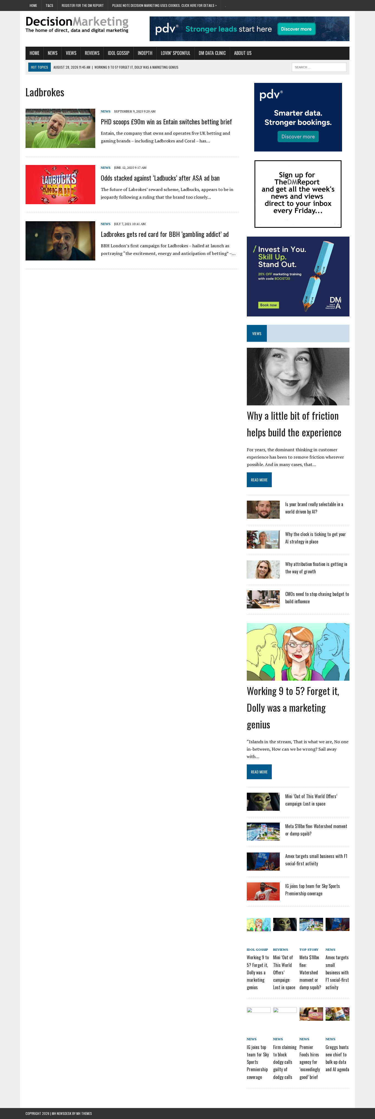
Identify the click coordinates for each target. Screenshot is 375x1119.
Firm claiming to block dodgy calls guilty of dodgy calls (284, 1062)
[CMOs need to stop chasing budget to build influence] (263, 605)
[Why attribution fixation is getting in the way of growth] (263, 575)
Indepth (145, 53)
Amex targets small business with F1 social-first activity (337, 972)
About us (242, 53)
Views (71, 53)
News (52, 53)
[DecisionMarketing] (77, 24)
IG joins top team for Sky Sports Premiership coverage (258, 1062)
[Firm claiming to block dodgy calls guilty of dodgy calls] (285, 1017)
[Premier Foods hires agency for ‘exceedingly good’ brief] (311, 1017)
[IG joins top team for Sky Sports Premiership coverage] (263, 897)
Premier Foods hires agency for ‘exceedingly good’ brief (310, 1062)
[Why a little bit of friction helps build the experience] (298, 402)
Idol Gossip (118, 53)
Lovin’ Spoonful (175, 53)
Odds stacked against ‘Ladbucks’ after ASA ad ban (160, 178)
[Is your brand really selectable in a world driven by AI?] (263, 515)
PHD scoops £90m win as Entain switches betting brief (166, 121)
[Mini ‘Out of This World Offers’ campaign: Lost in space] (263, 807)
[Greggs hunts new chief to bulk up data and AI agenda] (337, 1017)
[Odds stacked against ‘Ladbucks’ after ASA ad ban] (60, 200)
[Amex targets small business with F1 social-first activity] (263, 867)
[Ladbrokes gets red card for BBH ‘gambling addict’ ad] (60, 257)
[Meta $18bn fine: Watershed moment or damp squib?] (263, 837)
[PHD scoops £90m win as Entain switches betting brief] (60, 144)
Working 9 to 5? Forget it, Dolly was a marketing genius (293, 707)
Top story (309, 949)
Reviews (92, 53)
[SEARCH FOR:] (319, 66)
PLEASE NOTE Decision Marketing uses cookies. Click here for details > (164, 5)
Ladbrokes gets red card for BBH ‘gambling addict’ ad (165, 234)
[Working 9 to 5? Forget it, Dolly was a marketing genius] (298, 677)
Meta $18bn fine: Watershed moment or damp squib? (310, 972)
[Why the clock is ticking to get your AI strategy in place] (263, 545)
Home (33, 5)
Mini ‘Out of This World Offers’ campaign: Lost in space (284, 972)
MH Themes (84, 1113)
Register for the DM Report (83, 5)
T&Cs (49, 5)
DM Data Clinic (212, 53)
